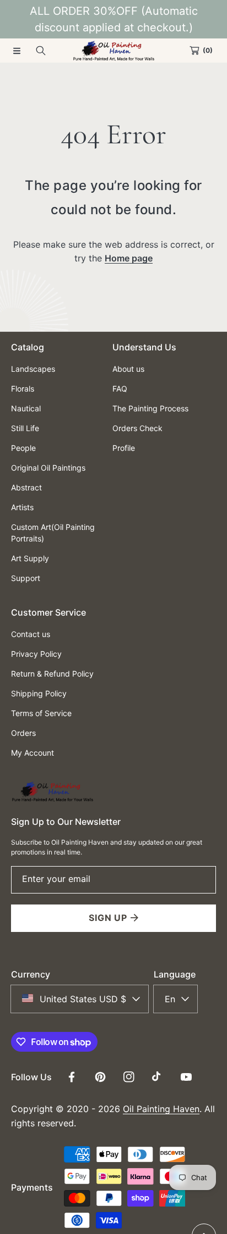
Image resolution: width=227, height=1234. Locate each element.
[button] (16, 50)
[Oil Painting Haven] (113, 51)
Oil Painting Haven (161, 1108)
